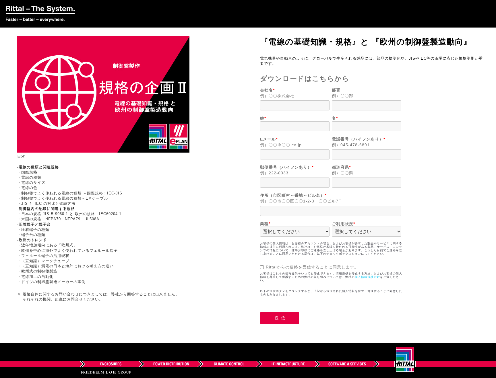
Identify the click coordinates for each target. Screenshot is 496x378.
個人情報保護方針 (367, 276)
